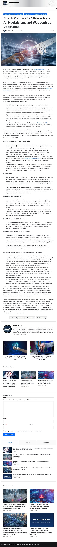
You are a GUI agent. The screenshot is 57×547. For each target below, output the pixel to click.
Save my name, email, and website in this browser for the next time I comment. (23, 431)
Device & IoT (20, 14)
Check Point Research (39, 69)
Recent (28, 442)
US (46, 123)
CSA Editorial (9, 30)
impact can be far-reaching (32, 158)
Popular (10, 442)
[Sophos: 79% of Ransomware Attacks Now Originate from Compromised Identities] (46, 375)
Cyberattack (19, 318)
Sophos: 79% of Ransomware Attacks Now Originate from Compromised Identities (45, 382)
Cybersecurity (42, 318)
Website (31, 424)
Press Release (28, 14)
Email (5, 424)
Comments (46, 442)
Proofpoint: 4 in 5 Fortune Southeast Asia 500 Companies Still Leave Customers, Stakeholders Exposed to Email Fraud (9, 383)
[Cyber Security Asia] (28, 3)
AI (12, 318)
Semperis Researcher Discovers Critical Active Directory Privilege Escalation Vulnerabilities (15, 507)
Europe (39, 123)
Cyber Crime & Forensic (9, 14)
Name (5, 418)
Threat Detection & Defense (39, 14)
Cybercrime (30, 318)
